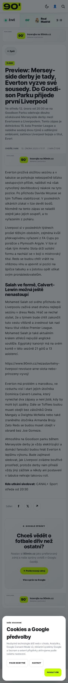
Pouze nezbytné (17, 663)
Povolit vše (53, 672)
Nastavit (36, 663)
